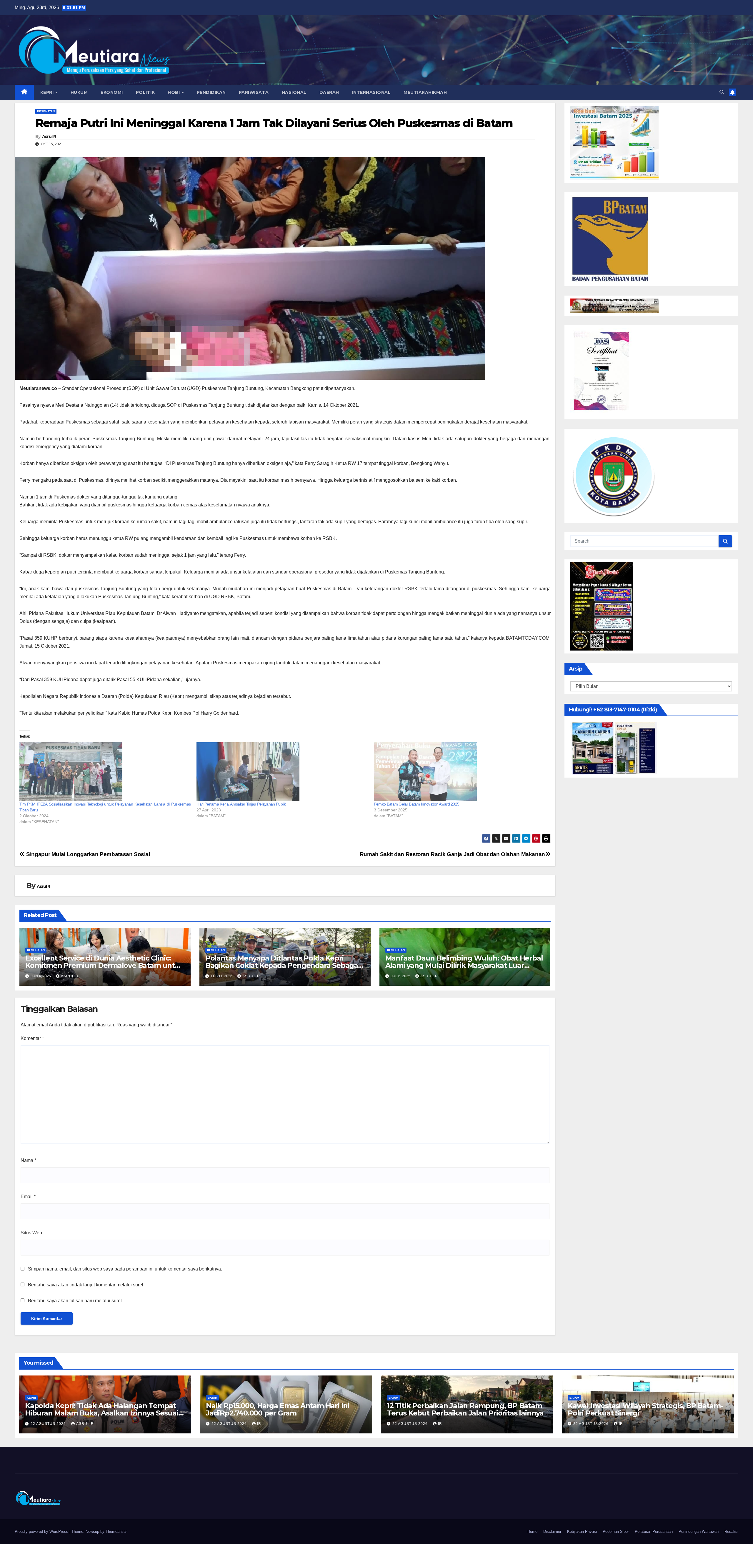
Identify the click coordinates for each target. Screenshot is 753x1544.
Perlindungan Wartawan (699, 1531)
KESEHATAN (46, 111)
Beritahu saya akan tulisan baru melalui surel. (75, 1300)
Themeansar (116, 1531)
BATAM (212, 1397)
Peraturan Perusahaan (654, 1531)
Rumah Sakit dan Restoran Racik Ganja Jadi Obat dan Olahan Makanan (452, 854)
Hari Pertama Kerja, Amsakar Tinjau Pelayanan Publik (241, 804)
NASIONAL (294, 92)
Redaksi (731, 1531)
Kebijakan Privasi (582, 1531)
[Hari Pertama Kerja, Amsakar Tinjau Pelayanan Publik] (282, 771)
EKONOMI (112, 92)
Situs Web (31, 1232)
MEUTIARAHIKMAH (425, 92)
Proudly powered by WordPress (42, 1531)
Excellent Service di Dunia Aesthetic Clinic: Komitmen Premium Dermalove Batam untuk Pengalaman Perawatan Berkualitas (104, 965)
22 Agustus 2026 (49, 1424)
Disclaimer (552, 1531)
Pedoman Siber (616, 1531)
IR (259, 1424)
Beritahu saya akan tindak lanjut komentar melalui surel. (86, 1284)
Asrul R (49, 136)
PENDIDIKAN (211, 92)
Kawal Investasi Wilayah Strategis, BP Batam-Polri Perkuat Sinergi (645, 1409)
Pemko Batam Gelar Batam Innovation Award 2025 (416, 804)
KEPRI (47, 92)
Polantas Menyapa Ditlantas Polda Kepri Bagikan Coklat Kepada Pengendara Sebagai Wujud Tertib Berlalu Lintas (282, 965)
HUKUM (79, 92)
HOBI (174, 92)
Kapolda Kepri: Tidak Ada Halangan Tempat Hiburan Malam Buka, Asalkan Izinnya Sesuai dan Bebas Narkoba (101, 1413)
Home (532, 1531)
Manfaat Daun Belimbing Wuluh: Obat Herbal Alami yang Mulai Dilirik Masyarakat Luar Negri (464, 965)
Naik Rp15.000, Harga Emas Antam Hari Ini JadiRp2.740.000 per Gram (277, 1409)
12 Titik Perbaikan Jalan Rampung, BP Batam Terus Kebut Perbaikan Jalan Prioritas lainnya (465, 1409)
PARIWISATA (254, 92)
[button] (721, 92)
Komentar (32, 1038)
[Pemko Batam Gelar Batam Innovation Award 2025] (459, 771)
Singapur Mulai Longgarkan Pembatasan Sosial (87, 854)
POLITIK (145, 92)
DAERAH (329, 92)
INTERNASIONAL (371, 92)
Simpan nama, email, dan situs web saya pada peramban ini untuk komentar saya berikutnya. (125, 1268)
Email (28, 1196)
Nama (28, 1160)
